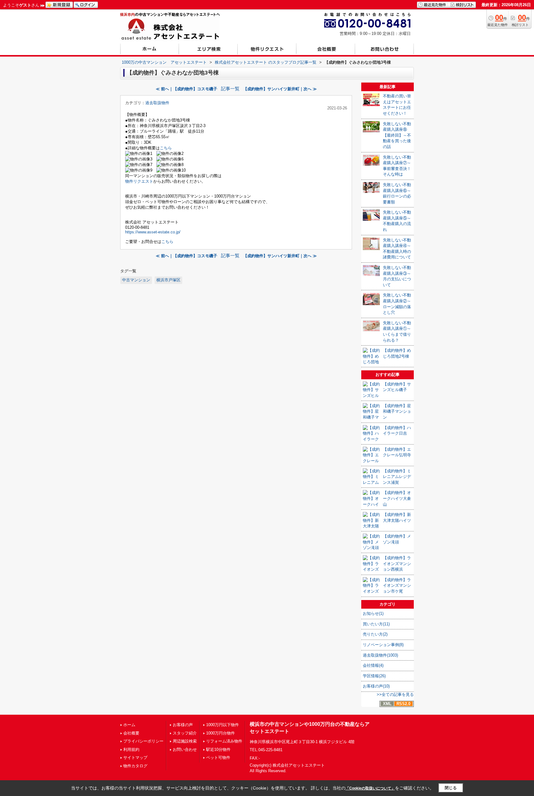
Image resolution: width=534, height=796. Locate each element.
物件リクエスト (139, 181)
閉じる (451, 787)
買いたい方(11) (376, 624)
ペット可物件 (218, 757)
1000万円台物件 (220, 733)
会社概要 (131, 733)
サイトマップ (135, 757)
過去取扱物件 (157, 102)
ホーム (129, 724)
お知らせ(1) (373, 613)
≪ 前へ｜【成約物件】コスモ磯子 (186, 89)
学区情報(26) (374, 676)
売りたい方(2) (375, 634)
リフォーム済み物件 (224, 741)
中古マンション (136, 280)
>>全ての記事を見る (395, 694)
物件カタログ (135, 766)
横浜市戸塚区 (168, 280)
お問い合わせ (185, 749)
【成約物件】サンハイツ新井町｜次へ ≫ (280, 89)
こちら (166, 148)
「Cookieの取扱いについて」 (370, 788)
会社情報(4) (373, 665)
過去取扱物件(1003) (380, 655)
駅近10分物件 (218, 749)
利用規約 (131, 749)
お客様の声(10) (376, 686)
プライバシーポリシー (143, 741)
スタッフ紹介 (185, 733)
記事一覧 (230, 88)
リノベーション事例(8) (383, 644)
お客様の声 (183, 724)
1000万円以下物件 (222, 724)
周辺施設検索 (185, 741)
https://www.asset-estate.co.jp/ (152, 232)
